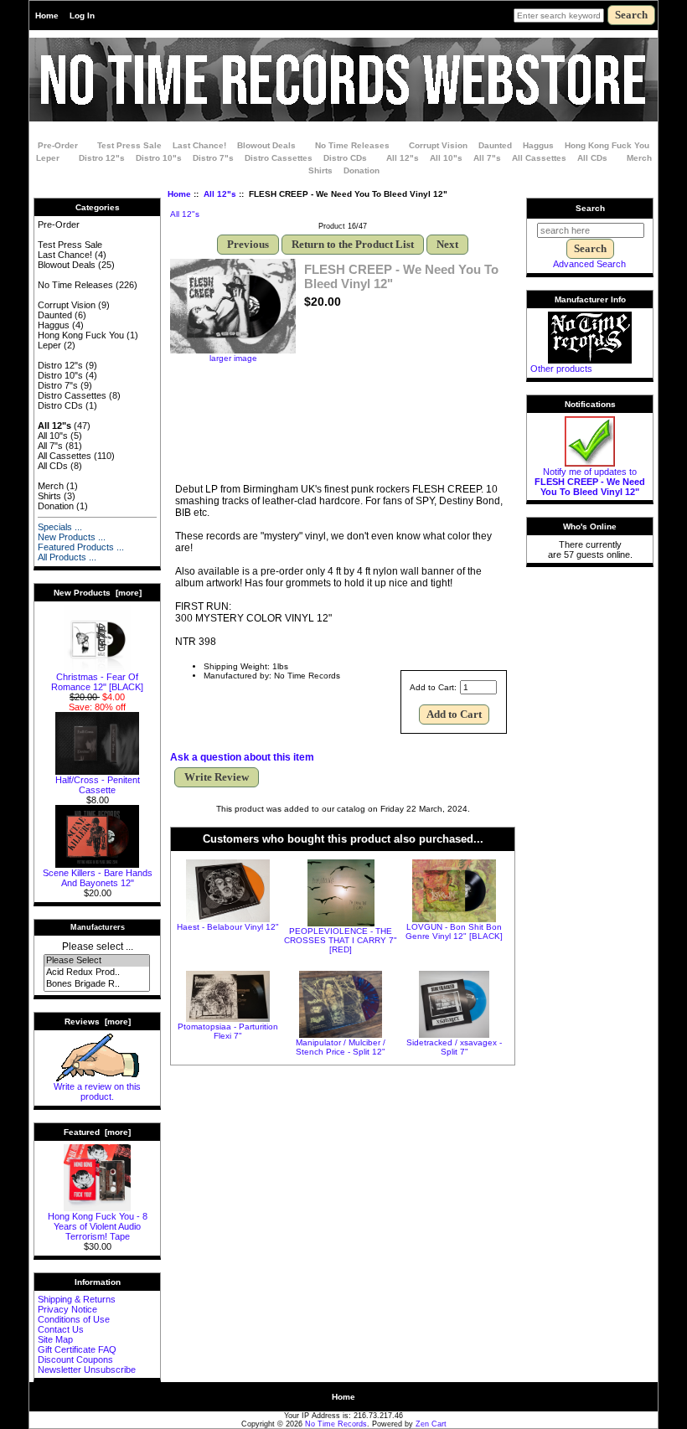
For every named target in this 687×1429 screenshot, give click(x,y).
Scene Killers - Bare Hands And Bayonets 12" (97, 878)
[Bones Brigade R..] (96, 984)
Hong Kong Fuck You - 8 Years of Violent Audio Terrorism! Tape (97, 1226)
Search (590, 208)
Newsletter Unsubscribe (87, 1370)
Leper (47, 158)
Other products (561, 369)
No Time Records (336, 1424)
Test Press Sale (129, 145)
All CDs (592, 158)
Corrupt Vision (438, 145)
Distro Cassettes (279, 158)
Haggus (538, 145)
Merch (639, 158)
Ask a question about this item (242, 757)
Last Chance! (199, 145)
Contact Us (61, 1329)
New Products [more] (98, 592)
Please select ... (97, 946)
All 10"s (446, 158)
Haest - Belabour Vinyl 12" (228, 926)
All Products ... (67, 557)
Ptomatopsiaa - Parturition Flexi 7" (228, 1031)
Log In (82, 15)
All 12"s (220, 194)
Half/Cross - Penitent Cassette (97, 785)
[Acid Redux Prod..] (96, 972)
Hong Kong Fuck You (607, 145)
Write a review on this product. (97, 1091)
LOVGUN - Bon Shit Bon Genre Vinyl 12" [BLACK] (454, 931)
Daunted (495, 145)
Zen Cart (431, 1424)
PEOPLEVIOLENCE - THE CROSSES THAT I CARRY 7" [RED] (340, 940)
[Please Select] (96, 961)
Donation (362, 170)
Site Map (55, 1339)
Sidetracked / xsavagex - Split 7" (454, 1047)
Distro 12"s (102, 158)
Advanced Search (589, 264)
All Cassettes (539, 158)
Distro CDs (345, 158)
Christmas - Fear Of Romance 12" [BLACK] (97, 682)
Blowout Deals (266, 145)
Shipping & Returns (77, 1299)
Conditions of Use (74, 1319)
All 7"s (487, 158)
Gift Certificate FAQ (77, 1349)
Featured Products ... (81, 547)
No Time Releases (352, 145)
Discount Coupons (75, 1359)
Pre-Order (58, 145)
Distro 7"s (213, 158)
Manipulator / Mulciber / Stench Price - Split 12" (340, 1047)
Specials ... (60, 527)
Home (47, 15)
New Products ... (72, 537)
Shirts (320, 170)
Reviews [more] (98, 1021)
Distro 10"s (159, 158)
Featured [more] (97, 1132)
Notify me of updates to (590, 482)
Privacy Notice (67, 1309)
